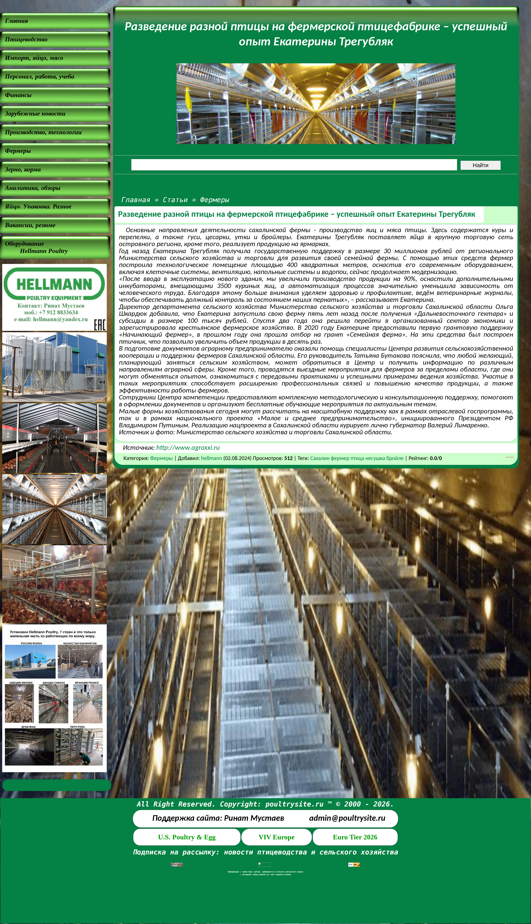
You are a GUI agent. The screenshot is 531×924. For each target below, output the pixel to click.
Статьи (175, 200)
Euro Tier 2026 (355, 837)
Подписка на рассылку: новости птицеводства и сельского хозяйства (265, 852)
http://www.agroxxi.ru (188, 448)
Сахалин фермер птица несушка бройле (357, 458)
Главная (135, 200)
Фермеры (214, 200)
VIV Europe (277, 837)
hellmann (211, 458)
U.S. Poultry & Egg (187, 837)
